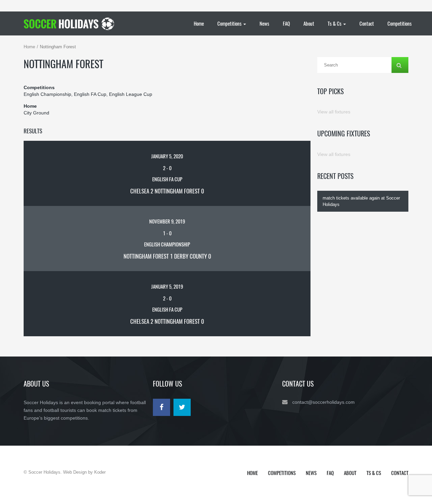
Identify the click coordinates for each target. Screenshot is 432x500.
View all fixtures (333, 111)
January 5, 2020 (167, 156)
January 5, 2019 (167, 286)
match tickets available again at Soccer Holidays (361, 201)
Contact (366, 23)
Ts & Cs (335, 23)
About (308, 23)
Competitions (230, 23)
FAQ (286, 23)
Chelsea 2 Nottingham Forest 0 (167, 191)
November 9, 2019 (167, 221)
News (264, 23)
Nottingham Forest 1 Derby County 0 (167, 256)
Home (199, 23)
